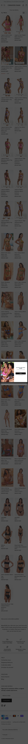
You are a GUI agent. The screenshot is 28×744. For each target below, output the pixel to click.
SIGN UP (20, 373)
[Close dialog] (26, 362)
